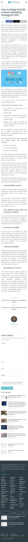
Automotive (4, 483)
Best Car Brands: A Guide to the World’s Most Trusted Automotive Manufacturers (17, 435)
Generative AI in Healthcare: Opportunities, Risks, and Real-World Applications (16, 427)
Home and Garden (13, 486)
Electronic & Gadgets (4, 496)
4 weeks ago (11, 416)
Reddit (21, 489)
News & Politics (12, 507)
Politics (21, 485)
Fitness (3, 507)
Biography (3, 485)
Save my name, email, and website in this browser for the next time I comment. (13, 382)
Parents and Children (22, 482)
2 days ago (11, 399)
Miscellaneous (13, 504)
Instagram (12, 489)
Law (11, 494)
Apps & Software (3, 480)
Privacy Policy (14, 534)
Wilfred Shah (5, 18)
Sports (21, 494)
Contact (22, 535)
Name (3, 362)
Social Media (22, 491)
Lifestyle (12, 496)
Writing (21, 506)
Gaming (12, 481)
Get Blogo (11, 538)
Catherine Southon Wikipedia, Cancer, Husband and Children (16, 523)
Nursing (21, 477)
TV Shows (21, 504)
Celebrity (3, 489)
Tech (20, 496)
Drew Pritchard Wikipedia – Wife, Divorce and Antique (16, 517)
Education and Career (5, 492)
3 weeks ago (11, 408)
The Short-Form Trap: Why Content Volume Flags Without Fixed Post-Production (17, 413)
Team (7, 534)
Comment (4, 343)
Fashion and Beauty (4, 501)
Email (3, 368)
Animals (3, 477)
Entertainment (4, 499)
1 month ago (12, 430)
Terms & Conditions (14, 535)
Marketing (7, 6)
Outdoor (21, 479)
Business (3, 487)
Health (12, 483)
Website (3, 375)
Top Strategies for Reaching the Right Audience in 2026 (16, 396)
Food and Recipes (12, 478)
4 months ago (12, 453)
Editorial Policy (4, 535)
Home (2, 6)
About (2, 534)
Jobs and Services (12, 491)
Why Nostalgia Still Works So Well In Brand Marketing (17, 420)
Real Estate (22, 487)
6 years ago (11, 447)
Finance (3, 504)
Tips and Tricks (21, 499)
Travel (20, 502)
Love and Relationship (13, 499)
